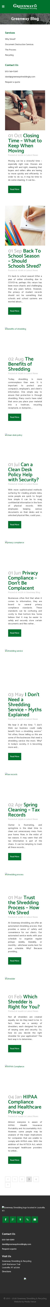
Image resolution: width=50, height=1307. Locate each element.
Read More (14, 189)
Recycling (9, 55)
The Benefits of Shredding (20, 364)
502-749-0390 (11, 71)
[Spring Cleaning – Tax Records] (25, 786)
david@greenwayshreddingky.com (20, 77)
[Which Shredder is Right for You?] (25, 984)
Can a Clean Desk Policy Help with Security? (23, 472)
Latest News (32, 155)
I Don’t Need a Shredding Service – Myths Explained (25, 705)
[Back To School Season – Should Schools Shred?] (25, 226)
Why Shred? (10, 39)
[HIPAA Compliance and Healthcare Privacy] (25, 1078)
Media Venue (30, 1302)
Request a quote (12, 82)
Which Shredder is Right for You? (24, 1002)
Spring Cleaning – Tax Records (24, 810)
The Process (10, 50)
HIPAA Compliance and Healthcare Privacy (24, 1104)
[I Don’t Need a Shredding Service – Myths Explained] (25, 669)
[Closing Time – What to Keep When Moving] (25, 110)
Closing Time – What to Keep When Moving (25, 143)
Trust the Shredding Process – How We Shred (23, 905)
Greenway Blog (33, 592)
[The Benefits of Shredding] (25, 340)
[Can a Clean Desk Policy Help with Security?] (25, 446)
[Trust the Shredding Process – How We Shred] (25, 882)
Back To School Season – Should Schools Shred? (24, 258)
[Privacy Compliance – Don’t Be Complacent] (25, 554)
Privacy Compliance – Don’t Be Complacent (23, 580)
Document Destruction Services (19, 44)
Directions (6, 1271)
